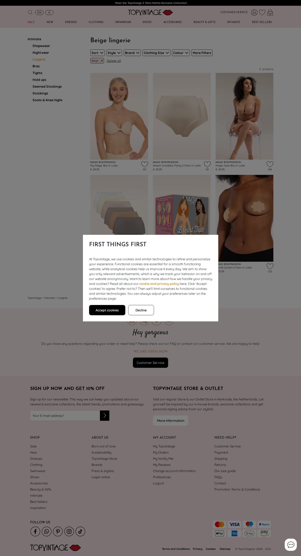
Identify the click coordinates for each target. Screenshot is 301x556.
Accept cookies (107, 310)
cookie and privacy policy (159, 284)
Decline (141, 310)
